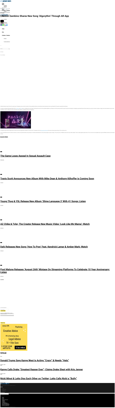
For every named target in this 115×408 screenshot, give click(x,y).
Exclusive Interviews (7, 41)
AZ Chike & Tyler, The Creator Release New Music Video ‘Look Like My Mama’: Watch (45, 224)
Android (17, 108)
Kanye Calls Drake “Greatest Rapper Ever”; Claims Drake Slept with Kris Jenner (41, 369)
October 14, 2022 (2, 382)
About (3, 388)
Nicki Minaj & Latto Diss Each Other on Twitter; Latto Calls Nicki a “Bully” (38, 378)
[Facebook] (1, 25)
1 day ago (1, 182)
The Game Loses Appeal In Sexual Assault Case (25, 155)
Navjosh (6, 23)
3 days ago (1, 250)
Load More (2, 279)
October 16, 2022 (2, 373)
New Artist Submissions (5, 403)
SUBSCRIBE (3, 310)
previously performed (44, 130)
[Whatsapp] (3, 25)
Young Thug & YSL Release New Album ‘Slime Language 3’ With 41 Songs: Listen (43, 201)
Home (3, 3)
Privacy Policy (4, 389)
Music (3, 4)
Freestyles (5, 6)
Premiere (5, 11)
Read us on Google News (5, 404)
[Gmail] (5, 25)
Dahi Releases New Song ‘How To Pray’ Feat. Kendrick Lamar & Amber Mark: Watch (44, 246)
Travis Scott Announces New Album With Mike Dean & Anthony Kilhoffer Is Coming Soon (47, 178)
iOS (21, 108)
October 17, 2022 (2, 364)
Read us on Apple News (5, 405)
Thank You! (3, 322)
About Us (3, 401)
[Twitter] (7, 25)
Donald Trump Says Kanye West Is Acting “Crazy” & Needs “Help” (34, 360)
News (1, 12)
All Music (5, 5)
